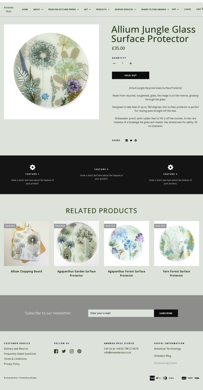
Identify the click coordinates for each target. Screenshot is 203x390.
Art (86, 9)
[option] (51, 71)
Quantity (119, 58)
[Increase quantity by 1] (130, 63)
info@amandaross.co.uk (117, 352)
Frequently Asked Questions (20, 353)
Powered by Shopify (28, 378)
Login (187, 9)
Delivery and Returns (16, 348)
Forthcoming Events (165, 363)
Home (25, 9)
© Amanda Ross (11, 378)
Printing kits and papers (62, 9)
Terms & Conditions (15, 358)
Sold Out (130, 75)
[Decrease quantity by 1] (114, 63)
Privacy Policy (12, 363)
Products (101, 9)
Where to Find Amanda (154, 9)
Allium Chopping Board (26, 271)
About (37, 9)
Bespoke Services (124, 9)
